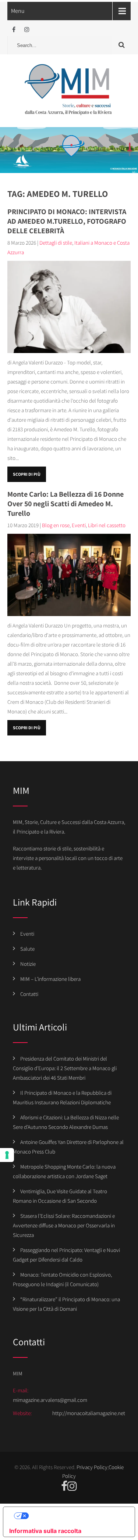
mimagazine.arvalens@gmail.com (50, 1399)
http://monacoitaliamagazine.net (88, 1413)
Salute (27, 948)
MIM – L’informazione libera (50, 978)
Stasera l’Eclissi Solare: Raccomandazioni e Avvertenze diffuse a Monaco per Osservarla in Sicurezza (64, 1225)
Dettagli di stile (55, 242)
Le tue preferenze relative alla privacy (76, 1515)
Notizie (28, 963)
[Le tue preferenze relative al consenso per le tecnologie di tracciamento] (7, 1155)
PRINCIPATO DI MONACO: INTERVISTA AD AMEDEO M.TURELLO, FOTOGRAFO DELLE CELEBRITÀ (66, 221)
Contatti (29, 993)
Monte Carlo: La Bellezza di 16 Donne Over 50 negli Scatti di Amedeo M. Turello (65, 503)
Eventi (79, 525)
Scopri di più (26, 474)
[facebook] (13, 29)
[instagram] (26, 29)
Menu (18, 11)
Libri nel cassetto (106, 525)
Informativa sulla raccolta (45, 1530)
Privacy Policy (92, 1467)
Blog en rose (56, 525)
